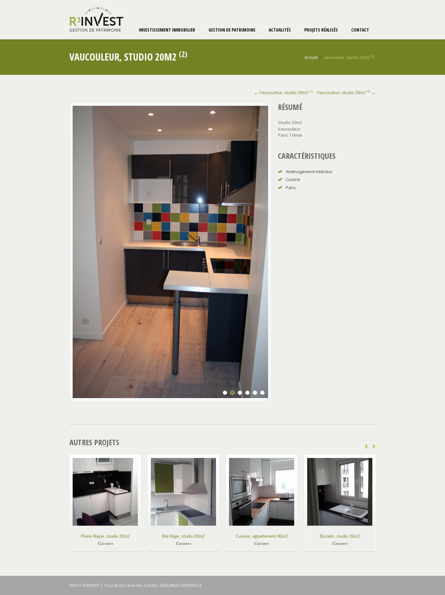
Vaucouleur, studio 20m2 (286, 92)
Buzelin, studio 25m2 (340, 536)
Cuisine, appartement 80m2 (262, 536)
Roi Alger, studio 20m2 (183, 536)
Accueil (311, 57)
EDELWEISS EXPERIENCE (181, 585)
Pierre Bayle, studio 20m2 (105, 536)
